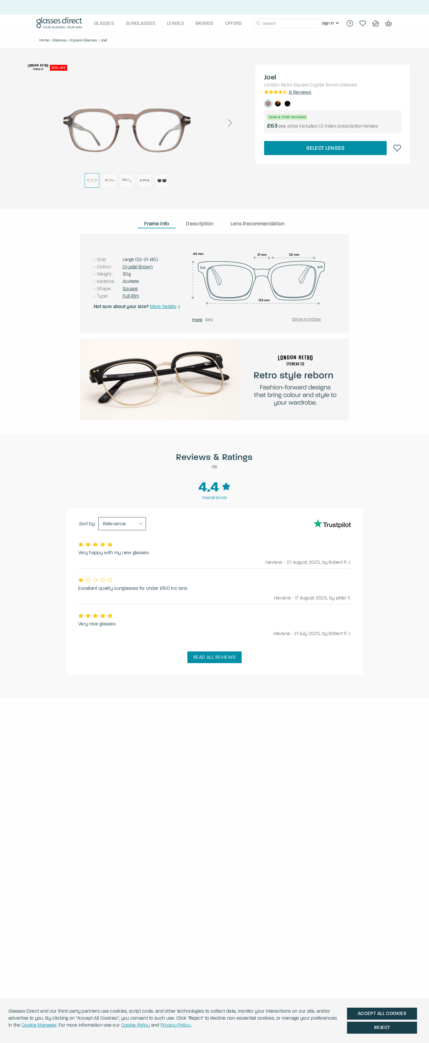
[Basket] (388, 23)
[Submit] (258, 23)
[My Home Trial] (375, 23)
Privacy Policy (176, 1025)
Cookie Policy (135, 1025)
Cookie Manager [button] (39, 1025)
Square (301, 85)
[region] (331, 23)
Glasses (348, 85)
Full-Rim (131, 296)
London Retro (278, 85)
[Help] (349, 23)
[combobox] (286, 23)
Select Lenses (325, 148)
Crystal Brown (324, 85)
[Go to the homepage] (59, 23)
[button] (229, 122)
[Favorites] (362, 23)
